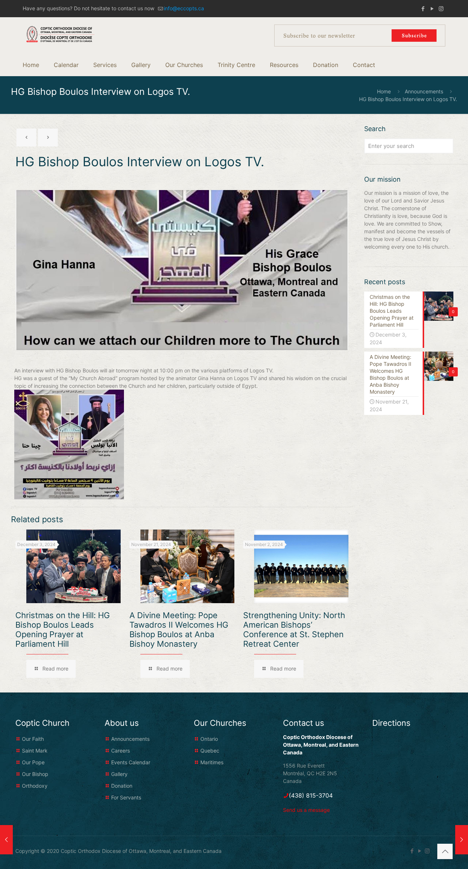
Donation (121, 786)
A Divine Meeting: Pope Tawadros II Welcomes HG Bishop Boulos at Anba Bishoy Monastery (178, 629)
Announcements (424, 91)
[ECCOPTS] (60, 33)
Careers (120, 750)
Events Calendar (130, 762)
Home (384, 91)
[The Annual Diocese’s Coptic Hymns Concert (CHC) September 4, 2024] (6, 839)
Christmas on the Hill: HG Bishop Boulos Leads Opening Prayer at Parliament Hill (62, 629)
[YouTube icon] (432, 8)
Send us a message (306, 810)
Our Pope (33, 762)
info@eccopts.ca (184, 8)
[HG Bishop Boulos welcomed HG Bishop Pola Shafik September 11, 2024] (461, 839)
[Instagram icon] (441, 8)
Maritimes (211, 762)
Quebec (209, 750)
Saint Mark (35, 750)
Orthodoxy (35, 786)
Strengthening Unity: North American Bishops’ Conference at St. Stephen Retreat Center (294, 629)
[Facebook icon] (423, 8)
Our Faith (33, 739)
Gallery (119, 774)
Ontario (209, 739)
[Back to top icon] (445, 851)
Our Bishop (35, 774)
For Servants (126, 797)
